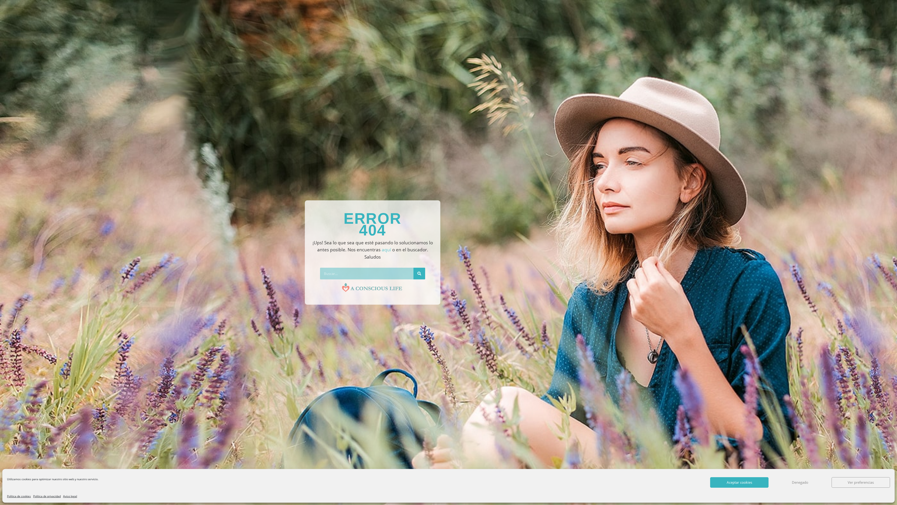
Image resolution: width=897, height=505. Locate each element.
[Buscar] (419, 273)
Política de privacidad (47, 496)
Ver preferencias (861, 482)
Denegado (800, 482)
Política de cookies (19, 496)
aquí (386, 250)
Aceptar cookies (739, 482)
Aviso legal (70, 496)
